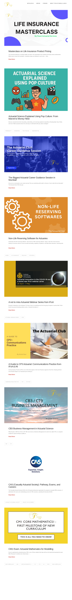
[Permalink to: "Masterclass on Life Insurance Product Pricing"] (36, 28)
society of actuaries (28, 502)
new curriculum (56, 564)
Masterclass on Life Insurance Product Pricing (30, 51)
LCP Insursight (15, 255)
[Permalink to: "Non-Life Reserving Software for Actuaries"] (36, 215)
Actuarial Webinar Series (12, 317)
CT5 (39, 564)
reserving (17, 130)
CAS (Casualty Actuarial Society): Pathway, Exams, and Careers (34, 485)
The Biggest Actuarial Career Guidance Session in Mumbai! (32, 178)
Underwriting (35, 130)
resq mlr (24, 255)
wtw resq (31, 255)
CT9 (11, 443)
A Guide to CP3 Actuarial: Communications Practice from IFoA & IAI (35, 365)
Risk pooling (26, 130)
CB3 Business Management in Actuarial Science (31, 428)
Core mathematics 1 (26, 564)
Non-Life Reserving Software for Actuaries (28, 238)
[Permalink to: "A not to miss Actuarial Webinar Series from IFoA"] (36, 279)
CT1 (35, 564)
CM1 (17, 564)
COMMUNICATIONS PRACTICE (12, 381)
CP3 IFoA (28, 381)
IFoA (23, 317)
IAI (43, 564)
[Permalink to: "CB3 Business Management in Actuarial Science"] (36, 405)
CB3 (6, 443)
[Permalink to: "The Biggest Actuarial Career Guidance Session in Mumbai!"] (36, 154)
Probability (8, 130)
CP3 (22, 381)
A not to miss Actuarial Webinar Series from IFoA (31, 302)
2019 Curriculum (9, 564)
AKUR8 (6, 255)
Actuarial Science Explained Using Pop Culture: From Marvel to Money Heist (33, 117)
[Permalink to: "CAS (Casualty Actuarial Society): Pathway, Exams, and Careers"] (36, 464)
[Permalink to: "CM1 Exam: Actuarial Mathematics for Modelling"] (36, 526)
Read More (12, 59)
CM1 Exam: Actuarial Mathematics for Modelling (31, 549)
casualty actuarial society (12, 502)
